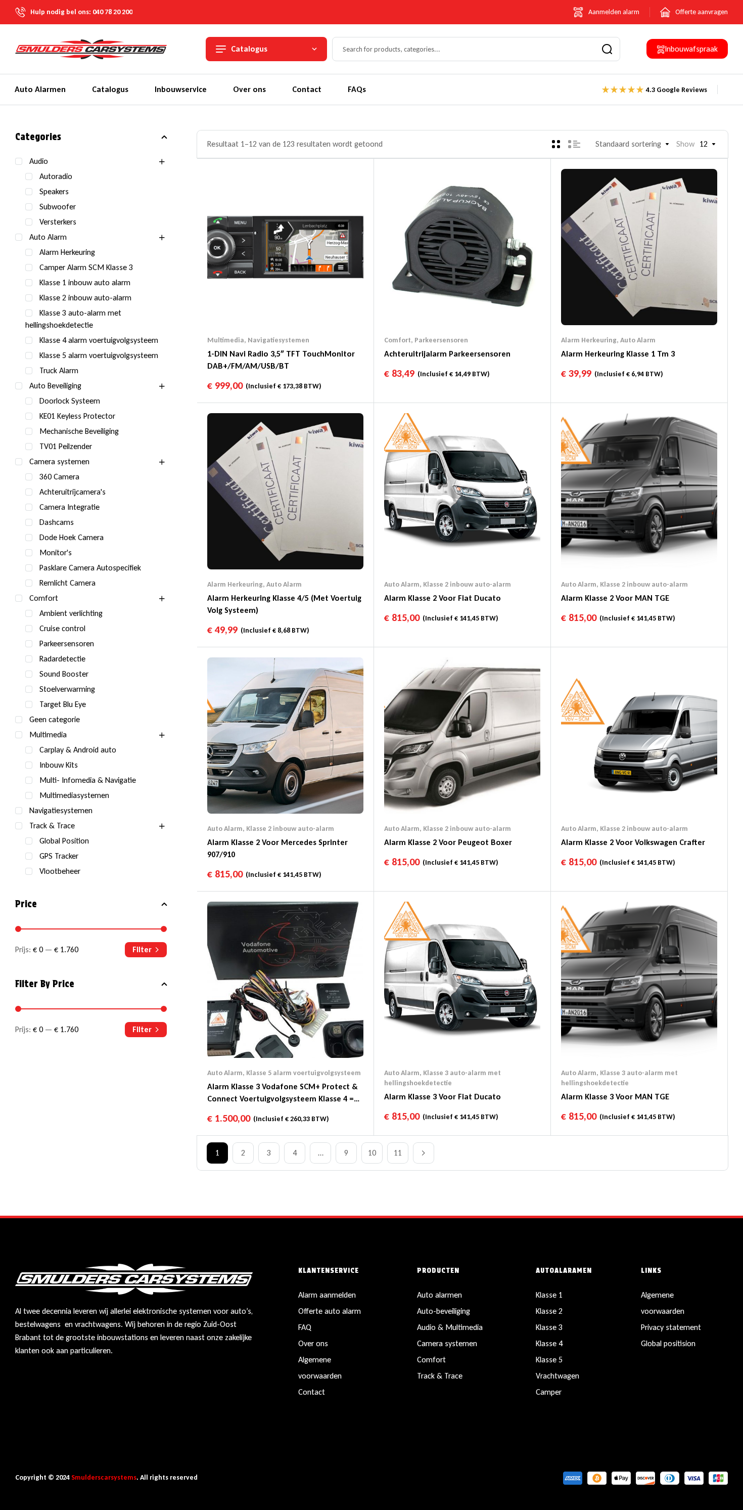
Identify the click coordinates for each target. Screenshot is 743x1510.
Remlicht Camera (67, 583)
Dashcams (56, 522)
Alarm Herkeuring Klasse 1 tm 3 (618, 354)
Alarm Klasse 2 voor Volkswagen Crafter (633, 842)
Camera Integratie (69, 507)
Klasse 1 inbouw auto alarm (84, 282)
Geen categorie (54, 719)
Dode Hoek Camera (71, 537)
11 (398, 1153)
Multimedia (225, 340)
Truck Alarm (58, 370)
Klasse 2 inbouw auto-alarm (467, 584)
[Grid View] (556, 144)
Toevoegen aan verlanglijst (266, 305)
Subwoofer (57, 206)
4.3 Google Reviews (676, 89)
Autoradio (55, 176)
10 (372, 1153)
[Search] (607, 49)
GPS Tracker (58, 856)
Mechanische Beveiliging (79, 431)
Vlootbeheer (59, 871)
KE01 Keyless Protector (77, 416)
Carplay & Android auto (77, 749)
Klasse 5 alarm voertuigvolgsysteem (303, 1073)
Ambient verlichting (71, 613)
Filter (142, 949)
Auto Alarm (638, 340)
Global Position (64, 841)
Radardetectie (62, 658)
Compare (285, 305)
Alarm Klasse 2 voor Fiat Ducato (442, 598)
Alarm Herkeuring (589, 340)
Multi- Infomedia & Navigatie (87, 780)
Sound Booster (63, 674)
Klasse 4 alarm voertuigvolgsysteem (98, 340)
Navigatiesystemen (278, 340)
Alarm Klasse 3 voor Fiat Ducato (442, 1096)
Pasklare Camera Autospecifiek (90, 567)
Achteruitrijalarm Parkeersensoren (447, 354)
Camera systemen (59, 461)
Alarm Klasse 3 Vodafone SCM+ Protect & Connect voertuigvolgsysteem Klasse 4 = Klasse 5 (282, 1099)
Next (423, 1153)
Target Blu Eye (62, 704)
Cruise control (62, 628)
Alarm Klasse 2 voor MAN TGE (615, 598)
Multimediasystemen (74, 795)
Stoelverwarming (67, 689)
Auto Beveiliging (55, 385)
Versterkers (57, 222)
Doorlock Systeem (69, 401)
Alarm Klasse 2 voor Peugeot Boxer (448, 842)
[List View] (574, 144)
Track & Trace (52, 825)
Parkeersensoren (441, 340)
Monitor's (55, 552)
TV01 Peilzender (65, 446)
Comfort (397, 340)
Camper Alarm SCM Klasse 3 (86, 267)
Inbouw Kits (58, 765)
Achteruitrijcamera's (72, 492)
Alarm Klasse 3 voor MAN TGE (615, 1096)
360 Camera (59, 476)
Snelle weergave (305, 305)
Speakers (54, 191)
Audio (38, 161)
